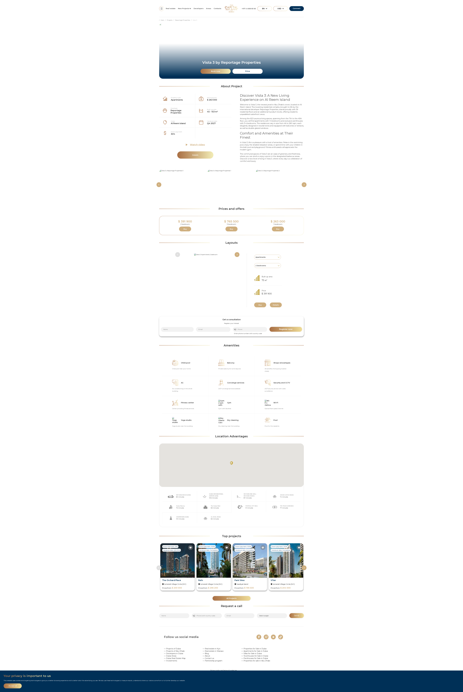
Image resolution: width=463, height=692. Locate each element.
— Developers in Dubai (173, 653)
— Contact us (208, 658)
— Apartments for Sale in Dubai (254, 651)
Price (247, 71)
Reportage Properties (176, 111)
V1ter (273, 580)
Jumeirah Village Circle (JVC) (175, 584)
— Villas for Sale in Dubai (251, 653)
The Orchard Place (171, 580)
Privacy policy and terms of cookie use (223, 670)
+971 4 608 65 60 (249, 9)
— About (206, 656)
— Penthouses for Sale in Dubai (254, 658)
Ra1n (200, 580)
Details (276, 305)
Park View (240, 580)
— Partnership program (212, 661)
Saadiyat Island (242, 584)
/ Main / (163, 20)
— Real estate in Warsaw (213, 651)
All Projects (231, 598)
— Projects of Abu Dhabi (174, 651)
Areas (208, 8)
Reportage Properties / (184, 20)
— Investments (170, 661)
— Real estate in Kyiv (211, 649)
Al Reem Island (178, 123)
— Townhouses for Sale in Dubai (254, 656)
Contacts (217, 8)
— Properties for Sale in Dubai (253, 649)
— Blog (206, 653)
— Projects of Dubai (172, 649)
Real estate (170, 8)
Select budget (264, 616)
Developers (199, 8)
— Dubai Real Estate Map (175, 658)
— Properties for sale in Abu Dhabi (255, 661)
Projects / (171, 20)
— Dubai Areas (170, 656)
